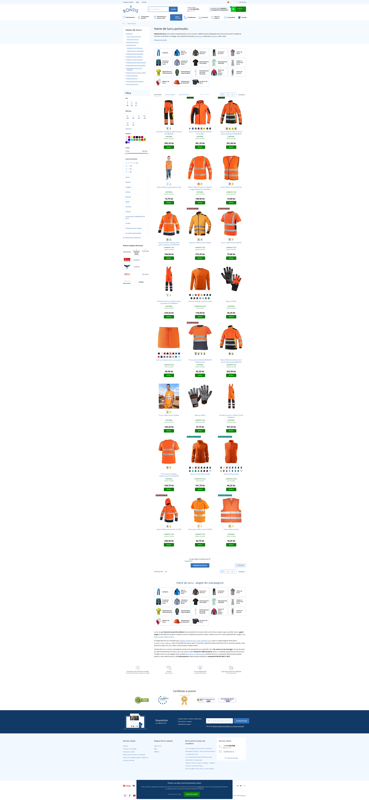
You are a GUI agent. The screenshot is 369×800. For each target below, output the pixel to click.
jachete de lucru (191, 641)
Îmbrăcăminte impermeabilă (136, 65)
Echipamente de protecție (135, 81)
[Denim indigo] (161, 356)
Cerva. (172, 637)
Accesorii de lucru (132, 84)
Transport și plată (128, 2)
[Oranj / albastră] (235, 128)
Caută (173, 9)
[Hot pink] (158, 356)
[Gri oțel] (189, 470)
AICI (180, 794)
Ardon (166, 637)
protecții (214, 36)
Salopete (129, 34)
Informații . (225, 726)
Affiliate (156, 752)
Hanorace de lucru (133, 39)
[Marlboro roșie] (207, 470)
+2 (179, 357)
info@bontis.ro (229, 751)
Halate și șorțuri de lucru (135, 60)
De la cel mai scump (184, 94)
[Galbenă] (170, 128)
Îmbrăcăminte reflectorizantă (136, 62)
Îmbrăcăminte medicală (134, 57)
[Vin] (173, 353)
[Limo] (173, 356)
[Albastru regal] (204, 294)
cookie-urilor (201, 787)
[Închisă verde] (210, 128)
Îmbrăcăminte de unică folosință (134, 69)
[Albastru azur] (195, 470)
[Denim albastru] (170, 356)
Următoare (241, 94)
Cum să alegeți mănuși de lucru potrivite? (198, 748)
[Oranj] (167, 128)
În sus (241, 565)
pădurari (168, 643)
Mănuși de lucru (132, 78)
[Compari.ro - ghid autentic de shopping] (142, 700)
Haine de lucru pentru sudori (136, 73)
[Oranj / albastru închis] (229, 239)
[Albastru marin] (191, 298)
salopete (182, 641)
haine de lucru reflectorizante (195, 654)
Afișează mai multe (160, 40)
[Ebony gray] (204, 470)
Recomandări (157, 94)
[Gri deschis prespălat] (203, 298)
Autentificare (241, 721)
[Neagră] (190, 294)
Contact (144, 2)
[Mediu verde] (208, 298)
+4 (241, 471)
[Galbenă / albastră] (232, 128)
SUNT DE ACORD (191, 794)
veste (198, 641)
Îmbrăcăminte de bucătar (135, 54)
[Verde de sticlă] (197, 298)
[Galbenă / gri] (201, 353)
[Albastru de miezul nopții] (210, 294)
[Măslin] (167, 356)
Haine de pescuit (132, 76)
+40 (193, 9)
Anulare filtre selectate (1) (132, 237)
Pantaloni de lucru (133, 42)
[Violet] (176, 353)
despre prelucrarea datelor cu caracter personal (228, 726)
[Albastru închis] (198, 128)
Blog (137, 2)
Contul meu (242, 2)
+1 (210, 471)
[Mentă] (192, 470)
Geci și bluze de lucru (134, 36)
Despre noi (157, 746)
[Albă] (190, 128)
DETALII (169, 147)
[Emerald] (176, 356)
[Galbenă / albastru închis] (232, 239)
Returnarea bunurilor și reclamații (134, 755)
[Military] (194, 298)
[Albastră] (193, 128)
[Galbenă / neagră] (229, 128)
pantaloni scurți (206, 641)
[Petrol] (204, 467)
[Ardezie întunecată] (205, 298)
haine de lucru (198, 36)
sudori (162, 643)
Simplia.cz (243, 795)
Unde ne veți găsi (232, 758)
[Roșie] (195, 128)
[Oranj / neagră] (227, 128)
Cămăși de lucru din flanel (135, 51)
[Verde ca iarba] (198, 470)
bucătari (157, 643)
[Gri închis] (207, 128)
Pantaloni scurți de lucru (135, 48)
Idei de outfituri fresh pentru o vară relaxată (199, 769)
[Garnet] (207, 294)
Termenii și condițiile (130, 749)
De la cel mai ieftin (170, 94)
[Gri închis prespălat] (200, 298)
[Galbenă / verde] (204, 353)
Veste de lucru (131, 45)
